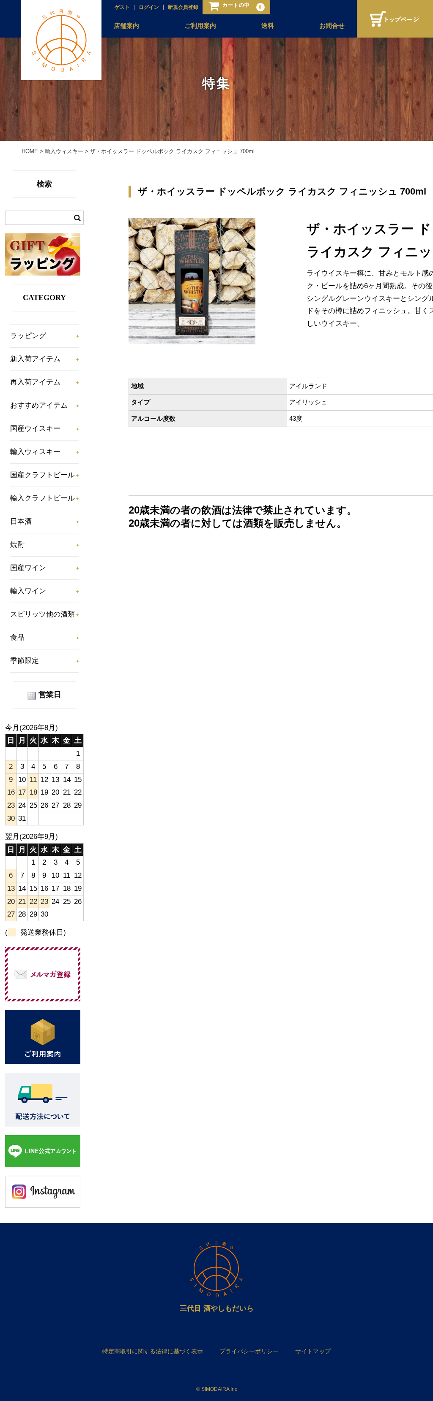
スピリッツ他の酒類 (42, 614)
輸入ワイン (28, 591)
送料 (267, 25)
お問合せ (332, 25)
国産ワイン (28, 568)
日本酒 (21, 521)
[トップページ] (395, 19)
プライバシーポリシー (249, 1351)
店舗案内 (126, 25)
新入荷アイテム (35, 359)
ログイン (149, 7)
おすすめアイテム (39, 405)
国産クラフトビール (42, 475)
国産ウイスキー (35, 429)
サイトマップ (313, 1351)
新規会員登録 (183, 7)
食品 (17, 637)
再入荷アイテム (35, 382)
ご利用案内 (200, 25)
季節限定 (24, 661)
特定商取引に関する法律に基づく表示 (152, 1351)
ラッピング (28, 336)
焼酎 (17, 545)
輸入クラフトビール (42, 498)
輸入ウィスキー (35, 452)
